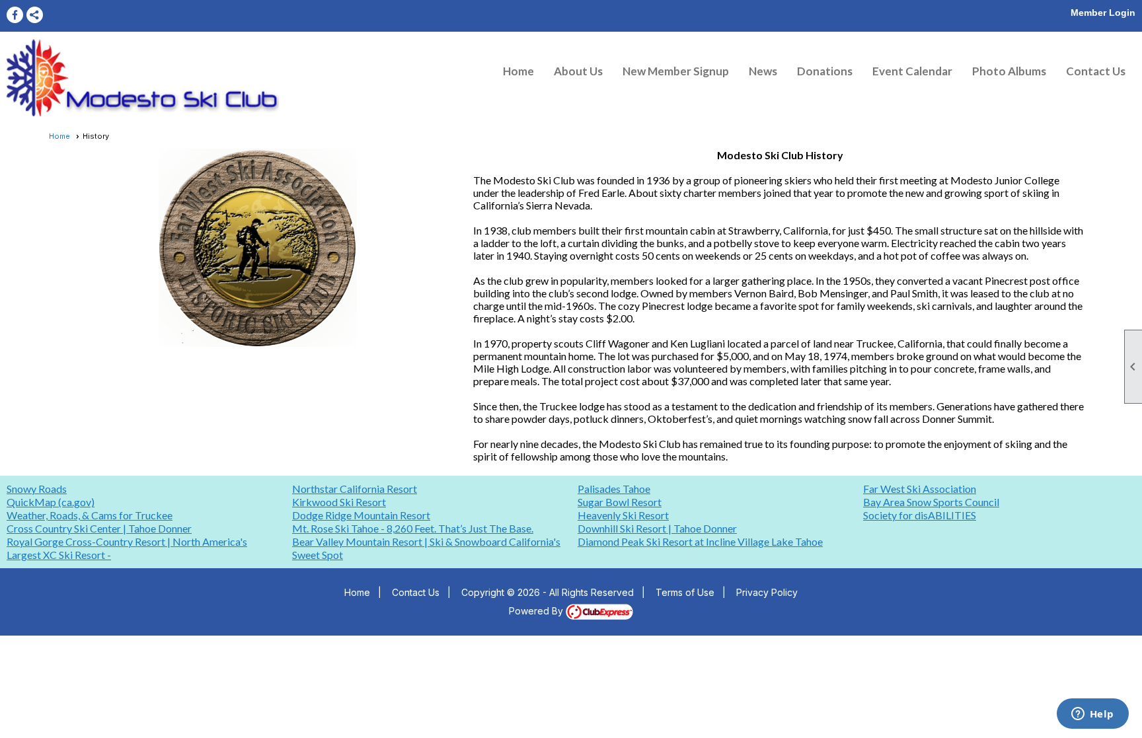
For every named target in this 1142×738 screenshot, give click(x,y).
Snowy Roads (37, 488)
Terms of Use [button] (685, 592)
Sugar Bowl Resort (620, 502)
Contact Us (1095, 71)
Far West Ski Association (919, 488)
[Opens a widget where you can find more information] (1092, 714)
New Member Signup (676, 71)
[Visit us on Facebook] (15, 15)
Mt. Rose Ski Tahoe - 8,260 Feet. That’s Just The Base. (412, 528)
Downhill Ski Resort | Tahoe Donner (657, 528)
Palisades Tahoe (614, 488)
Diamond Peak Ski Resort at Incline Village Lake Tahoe (700, 541)
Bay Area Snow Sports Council (931, 502)
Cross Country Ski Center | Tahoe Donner (99, 528)
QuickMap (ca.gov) (51, 502)
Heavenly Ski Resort (623, 515)
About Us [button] (578, 71)
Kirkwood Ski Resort (339, 502)
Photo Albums (1009, 71)
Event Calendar (912, 71)
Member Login (1103, 12)
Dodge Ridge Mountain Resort (361, 515)
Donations (825, 71)
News (763, 71)
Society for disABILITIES (919, 515)
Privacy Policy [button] (767, 592)
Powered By (537, 610)
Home (518, 71)
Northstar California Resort (354, 488)
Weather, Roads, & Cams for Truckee (89, 515)
